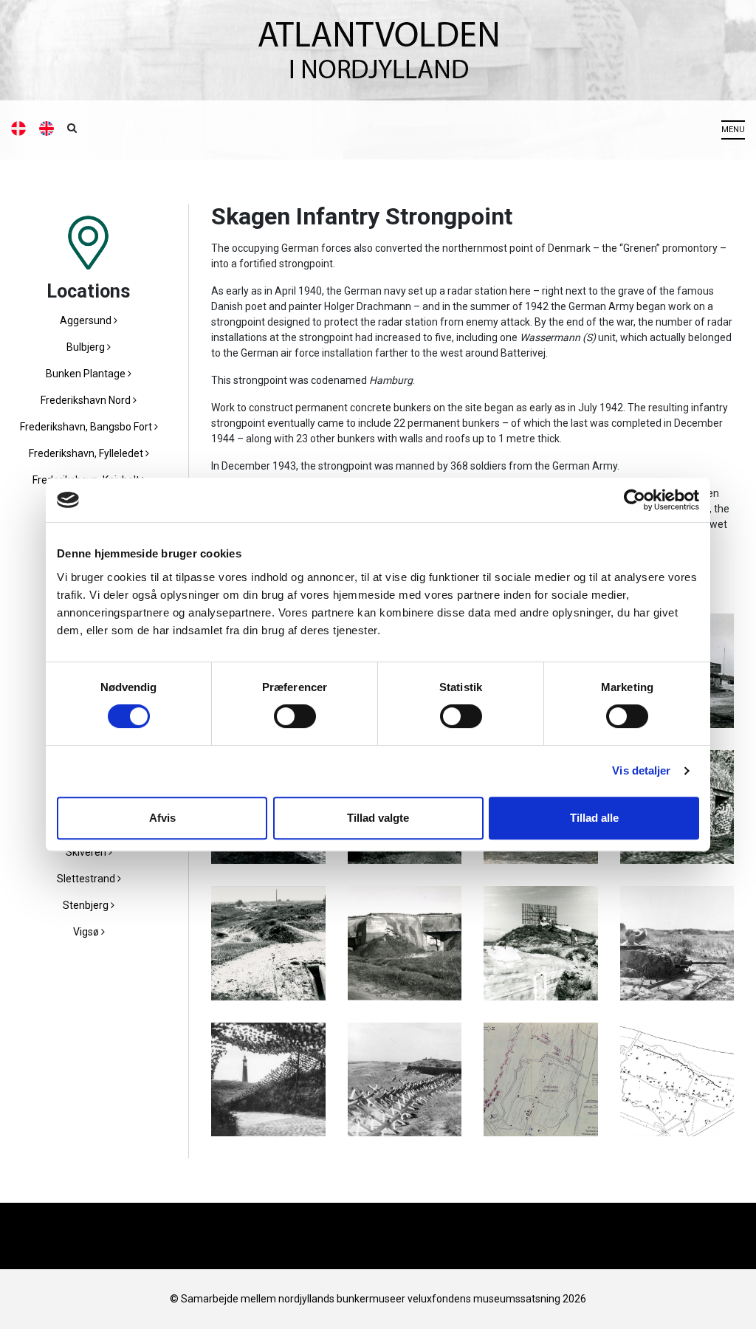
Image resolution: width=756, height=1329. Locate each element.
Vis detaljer (641, 770)
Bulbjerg (86, 347)
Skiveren (87, 852)
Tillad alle (594, 817)
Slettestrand (87, 879)
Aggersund (87, 320)
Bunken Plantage (87, 374)
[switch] (295, 716)
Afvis (162, 817)
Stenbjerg (87, 905)
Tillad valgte (378, 817)
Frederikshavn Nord (87, 400)
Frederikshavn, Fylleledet (87, 453)
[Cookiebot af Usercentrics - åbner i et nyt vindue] (634, 500)
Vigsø (87, 932)
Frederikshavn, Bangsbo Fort (87, 427)
